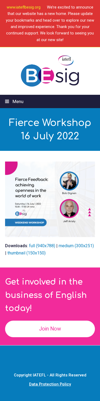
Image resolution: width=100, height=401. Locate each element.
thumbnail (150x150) (26, 252)
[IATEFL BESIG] (50, 71)
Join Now (50, 329)
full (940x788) (42, 245)
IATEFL (39, 375)
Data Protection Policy (50, 384)
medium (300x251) (76, 245)
